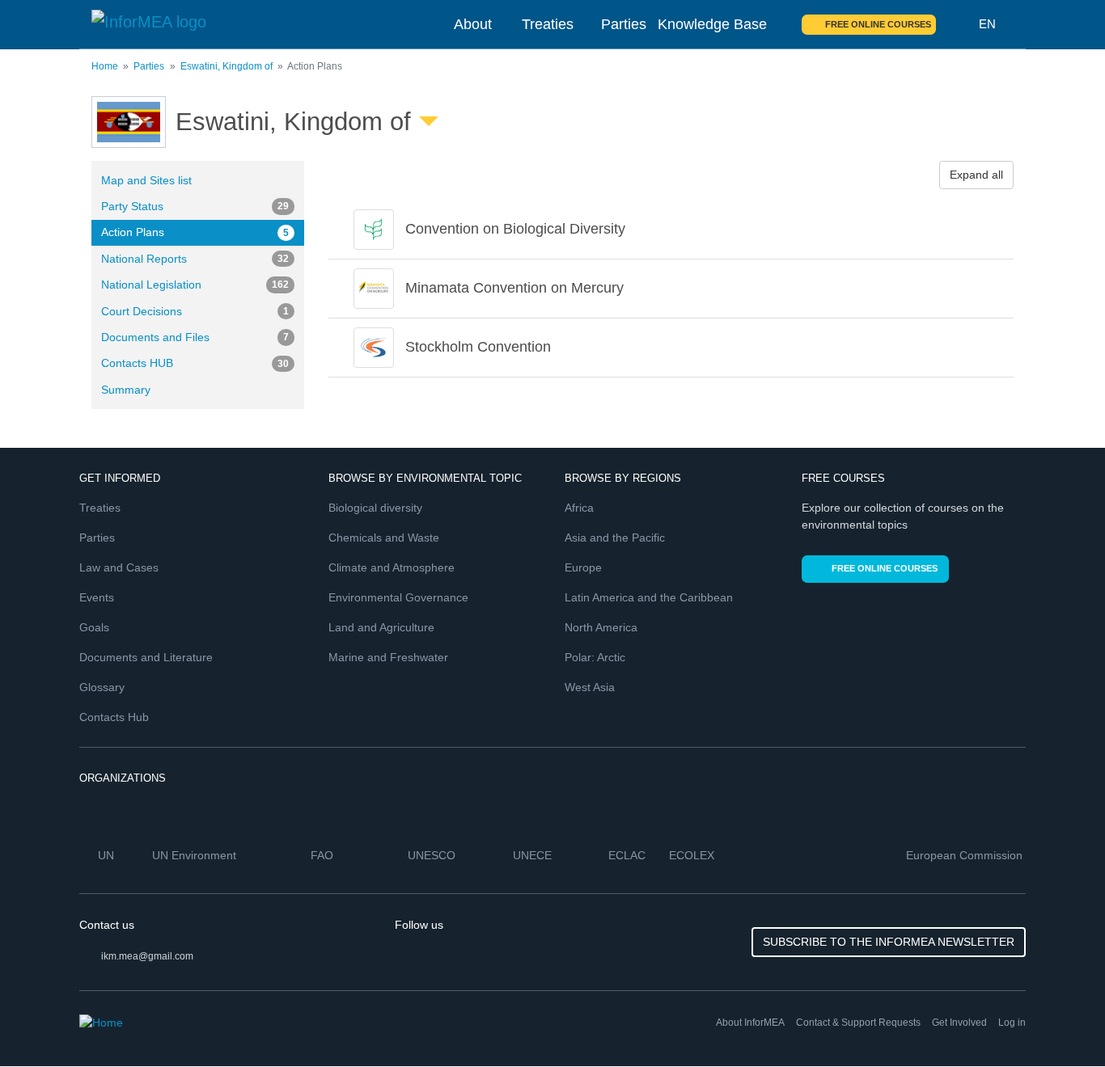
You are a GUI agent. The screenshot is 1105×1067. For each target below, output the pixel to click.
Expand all (976, 174)
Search (958, 24)
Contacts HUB (195, 362)
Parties (623, 24)
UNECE (534, 855)
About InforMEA (750, 1022)
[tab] (671, 229)
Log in (1012, 1022)
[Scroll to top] (1058, 1020)
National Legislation (195, 284)
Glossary (102, 687)
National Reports (195, 258)
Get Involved (959, 1022)
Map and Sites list (146, 180)
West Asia (590, 687)
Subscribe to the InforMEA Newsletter (888, 941)
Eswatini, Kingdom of (226, 66)
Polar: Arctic (595, 657)
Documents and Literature (146, 657)
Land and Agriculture (381, 627)
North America (601, 627)
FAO (324, 855)
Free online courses (878, 24)
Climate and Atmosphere (391, 567)
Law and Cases (119, 567)
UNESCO (433, 855)
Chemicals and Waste (383, 537)
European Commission (966, 855)
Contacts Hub (114, 717)
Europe (583, 567)
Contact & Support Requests (858, 1022)
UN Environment (195, 855)
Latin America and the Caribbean (649, 597)
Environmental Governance (398, 597)
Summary (125, 389)
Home (104, 66)
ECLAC (628, 855)
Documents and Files (195, 337)
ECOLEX (693, 855)
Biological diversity (375, 507)
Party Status (195, 206)
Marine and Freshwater (388, 657)
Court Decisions (195, 311)
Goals (94, 627)
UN (107, 855)
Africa (579, 507)
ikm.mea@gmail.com (147, 956)
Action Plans (195, 232)
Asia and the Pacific (615, 537)
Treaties (548, 24)
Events (96, 597)
